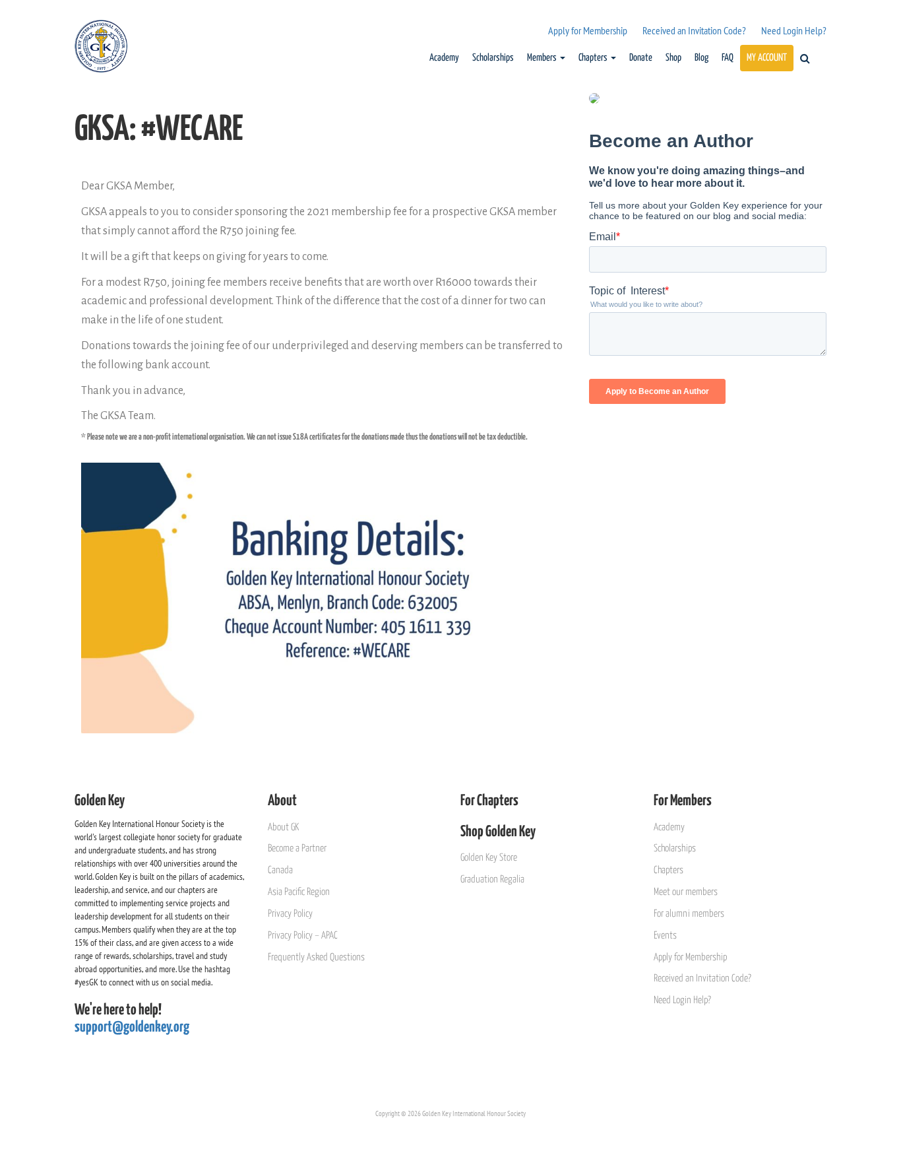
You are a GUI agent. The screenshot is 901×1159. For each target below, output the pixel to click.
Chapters (593, 58)
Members (543, 58)
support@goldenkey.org (132, 1027)
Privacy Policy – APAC (303, 936)
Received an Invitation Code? (694, 30)
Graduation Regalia (492, 879)
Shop (673, 58)
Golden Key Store (488, 858)
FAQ (727, 58)
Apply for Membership (587, 30)
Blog (701, 58)
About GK (283, 827)
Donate (640, 58)
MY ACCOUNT (767, 58)
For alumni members (689, 914)
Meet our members (686, 892)
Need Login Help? (793, 30)
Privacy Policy (290, 914)
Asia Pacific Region (299, 892)
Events (665, 936)
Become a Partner (297, 848)
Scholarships (493, 58)
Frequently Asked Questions (316, 957)
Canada (280, 870)
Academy (444, 58)
